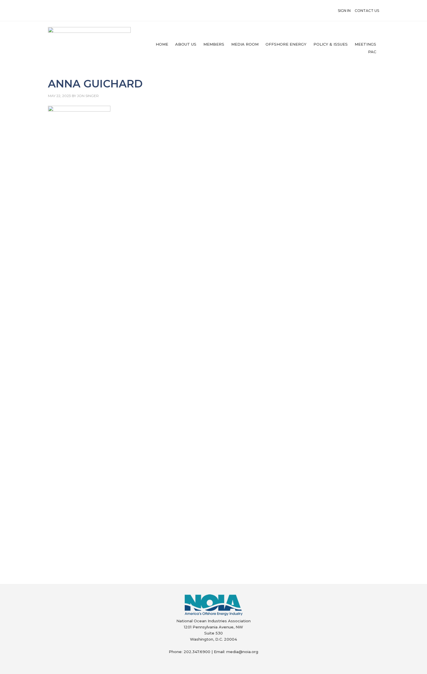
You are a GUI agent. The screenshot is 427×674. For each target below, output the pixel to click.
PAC (372, 51)
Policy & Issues (330, 44)
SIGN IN (344, 10)
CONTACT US (367, 10)
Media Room (245, 44)
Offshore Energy (285, 44)
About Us (185, 44)
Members (213, 44)
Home (162, 44)
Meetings (365, 44)
